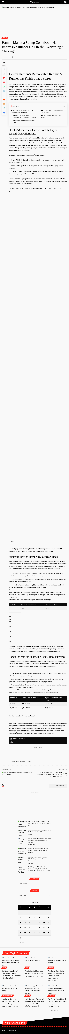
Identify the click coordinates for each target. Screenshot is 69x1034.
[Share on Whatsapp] (4, 86)
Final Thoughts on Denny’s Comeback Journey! (52, 116)
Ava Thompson (53, 1009)
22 (48, 928)
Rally (4, 967)
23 (20, 933)
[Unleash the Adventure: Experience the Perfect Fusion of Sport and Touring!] (22, 851)
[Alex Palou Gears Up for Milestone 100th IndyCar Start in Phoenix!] (57, 962)
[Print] (4, 112)
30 (20, 938)
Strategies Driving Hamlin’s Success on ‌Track (24, 121)
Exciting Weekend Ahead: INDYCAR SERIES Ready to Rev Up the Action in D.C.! (38, 859)
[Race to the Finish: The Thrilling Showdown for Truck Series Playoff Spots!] (22, 832)
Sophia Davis (7, 1006)
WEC (29, 825)
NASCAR (5, 37)
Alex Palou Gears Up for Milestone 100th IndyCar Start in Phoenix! (56, 973)
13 (39, 922)
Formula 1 (51, 995)
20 (39, 928)
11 (29, 922)
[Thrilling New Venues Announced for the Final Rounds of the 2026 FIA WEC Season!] (22, 824)
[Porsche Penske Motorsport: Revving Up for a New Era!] (34, 962)
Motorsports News (34, 873)
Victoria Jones (7, 981)
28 (44, 933)
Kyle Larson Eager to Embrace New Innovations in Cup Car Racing (11, 1001)
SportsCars (31, 844)
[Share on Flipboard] (4, 78)
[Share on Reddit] (4, 99)
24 (25, 933)
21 (44, 928)
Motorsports (19, 761)
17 (25, 928)
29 (48, 933)
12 (34, 922)
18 (29, 928)
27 (39, 933)
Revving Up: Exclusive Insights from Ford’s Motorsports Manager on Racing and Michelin (39, 840)
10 (25, 922)
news (29, 761)
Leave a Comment (59, 785)
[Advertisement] (38, 66)
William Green (30, 976)
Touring (30, 852)
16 (20, 928)
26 (34, 933)
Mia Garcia (7, 57)
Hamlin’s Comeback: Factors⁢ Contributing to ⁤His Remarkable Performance (24, 116)
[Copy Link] (4, 108)
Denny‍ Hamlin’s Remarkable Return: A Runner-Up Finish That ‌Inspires (22, 111)
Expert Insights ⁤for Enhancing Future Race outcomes (52, 111)
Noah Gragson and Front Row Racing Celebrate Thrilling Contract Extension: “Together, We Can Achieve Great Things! (39, 868)
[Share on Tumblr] (4, 95)
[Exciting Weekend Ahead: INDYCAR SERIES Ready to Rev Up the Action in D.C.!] (22, 859)
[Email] (4, 104)
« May (19, 942)
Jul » (23, 942)
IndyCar (30, 863)
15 (48, 922)
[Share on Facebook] (4, 69)
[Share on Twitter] (4, 73)
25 (29, 933)
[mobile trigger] (3, 2)
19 (34, 928)
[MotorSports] (34, 2)
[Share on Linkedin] (4, 91)
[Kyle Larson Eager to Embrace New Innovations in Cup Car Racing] (11, 990)
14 (44, 922)
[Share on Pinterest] (4, 82)
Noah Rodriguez (54, 978)
